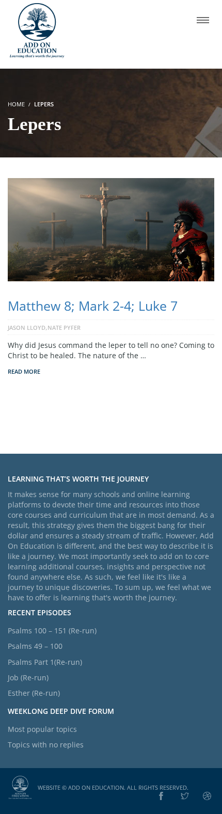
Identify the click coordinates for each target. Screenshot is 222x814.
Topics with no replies (46, 744)
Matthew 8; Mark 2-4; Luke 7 (93, 305)
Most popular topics (42, 729)
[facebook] (161, 796)
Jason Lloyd (26, 327)
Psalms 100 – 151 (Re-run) (52, 630)
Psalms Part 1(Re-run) (45, 662)
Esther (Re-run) (34, 693)
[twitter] (185, 796)
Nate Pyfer (64, 327)
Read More (24, 371)
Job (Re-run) (28, 677)
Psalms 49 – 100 (35, 646)
